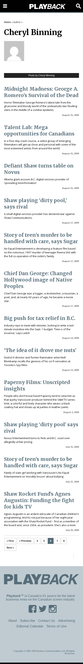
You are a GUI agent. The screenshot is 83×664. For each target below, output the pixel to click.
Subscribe (27, 621)
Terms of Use (56, 626)
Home (7, 22)
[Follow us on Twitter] (43, 611)
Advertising (66, 621)
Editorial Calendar (30, 626)
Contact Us (46, 621)
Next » (10, 547)
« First (10, 541)
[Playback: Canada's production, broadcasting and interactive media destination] (47, 6)
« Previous (25, 541)
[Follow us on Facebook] (32, 611)
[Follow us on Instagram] (53, 611)
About (12, 621)
